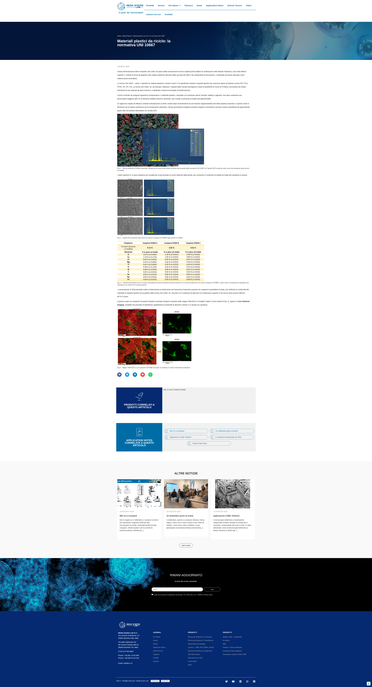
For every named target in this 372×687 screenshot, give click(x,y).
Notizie (155, 644)
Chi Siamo (173, 5)
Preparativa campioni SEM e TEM (234, 654)
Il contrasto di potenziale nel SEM (228, 437)
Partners (189, 5)
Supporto (156, 654)
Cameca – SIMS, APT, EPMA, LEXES (201, 647)
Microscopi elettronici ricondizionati (200, 651)
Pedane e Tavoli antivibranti (232, 647)
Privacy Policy (155, 681)
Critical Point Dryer (199, 443)
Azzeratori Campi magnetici (232, 651)
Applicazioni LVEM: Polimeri (180, 437)
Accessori (226, 640)
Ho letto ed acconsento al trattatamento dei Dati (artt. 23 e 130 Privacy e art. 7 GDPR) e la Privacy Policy (183, 594)
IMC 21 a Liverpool (177, 431)
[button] (119, 374)
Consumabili (192, 661)
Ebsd (190, 665)
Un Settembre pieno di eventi (226, 431)
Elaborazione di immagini (196, 644)
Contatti (168, 14)
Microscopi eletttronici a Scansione (200, 637)
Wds (224, 644)
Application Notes (214, 5)
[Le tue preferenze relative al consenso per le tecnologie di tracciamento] (368, 683)
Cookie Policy (165, 681)
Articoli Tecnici (234, 5)
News (199, 5)
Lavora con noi (153, 14)
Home (119, 36)
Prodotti (150, 5)
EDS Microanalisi (194, 654)
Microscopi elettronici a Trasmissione (200, 640)
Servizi (161, 5)
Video (248, 5)
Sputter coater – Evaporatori (232, 637)
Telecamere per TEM (195, 658)
